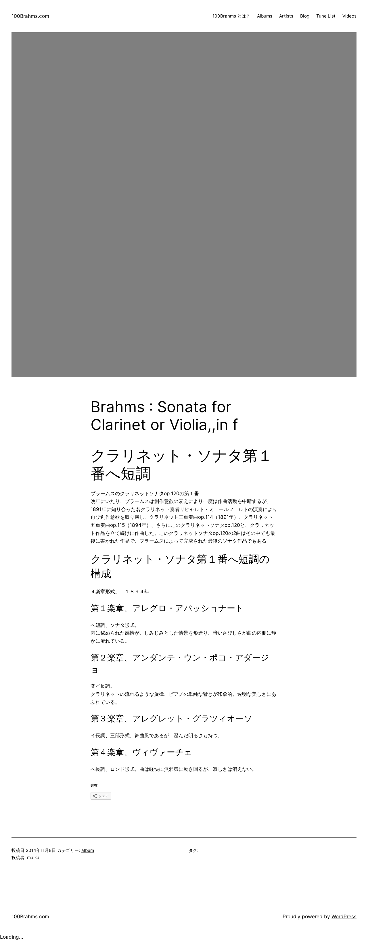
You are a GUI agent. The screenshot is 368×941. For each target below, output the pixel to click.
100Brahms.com (30, 16)
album (87, 850)
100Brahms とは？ (231, 16)
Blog (304, 16)
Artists (286, 16)
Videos (349, 16)
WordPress (343, 916)
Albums (264, 16)
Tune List (326, 16)
